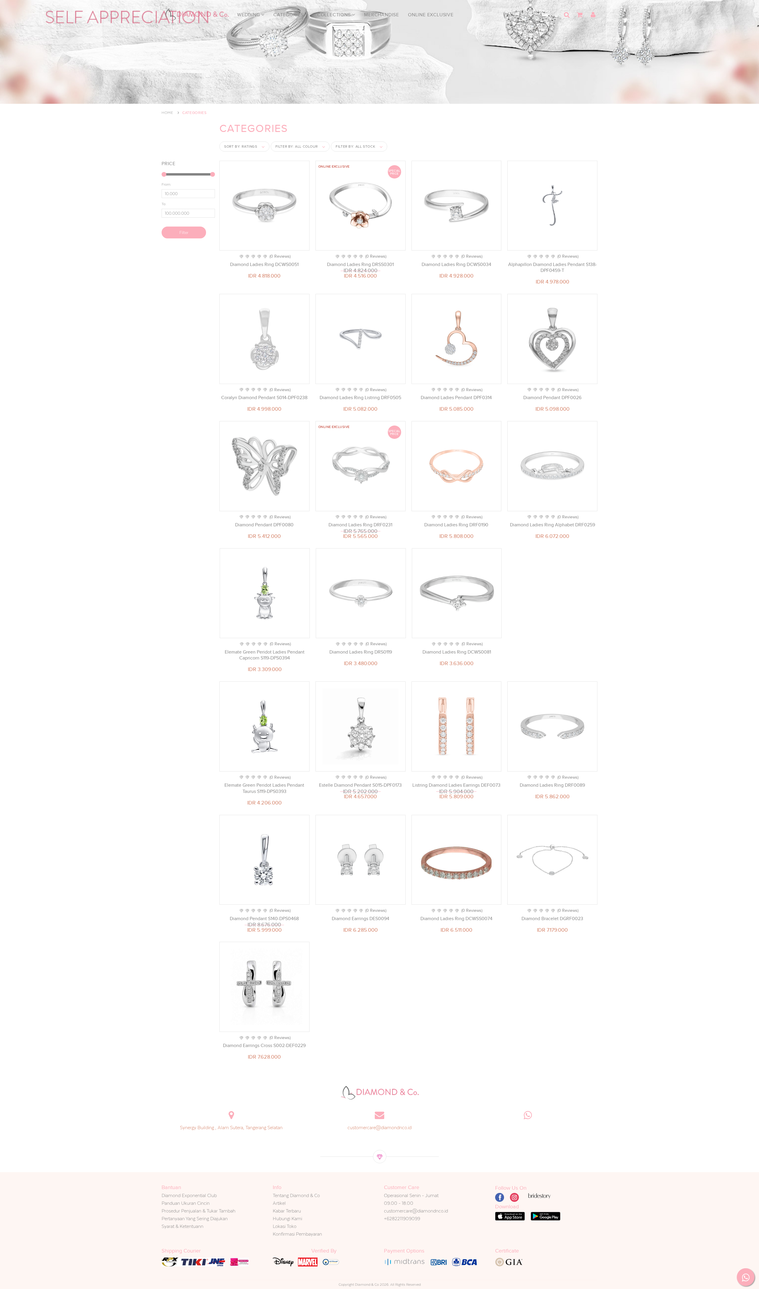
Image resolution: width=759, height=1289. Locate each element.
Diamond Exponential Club (189, 1195)
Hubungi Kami (287, 1218)
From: (166, 184)
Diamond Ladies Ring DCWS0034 (456, 264)
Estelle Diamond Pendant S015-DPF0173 (360, 785)
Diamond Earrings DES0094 (360, 918)
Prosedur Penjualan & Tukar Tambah (198, 1211)
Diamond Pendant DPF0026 (552, 397)
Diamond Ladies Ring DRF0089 (552, 785)
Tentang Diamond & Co (296, 1195)
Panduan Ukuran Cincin (186, 1203)
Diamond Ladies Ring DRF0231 (360, 525)
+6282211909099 (402, 1218)
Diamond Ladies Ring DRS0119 (360, 652)
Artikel (279, 1203)
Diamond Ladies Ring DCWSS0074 (456, 918)
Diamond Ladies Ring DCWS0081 (456, 652)
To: (164, 204)
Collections (334, 14)
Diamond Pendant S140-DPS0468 (264, 918)
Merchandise (381, 14)
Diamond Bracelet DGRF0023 (552, 918)
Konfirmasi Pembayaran (297, 1234)
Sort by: (240, 146)
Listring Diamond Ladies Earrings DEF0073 (456, 785)
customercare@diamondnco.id (379, 1127)
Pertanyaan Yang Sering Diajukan (195, 1218)
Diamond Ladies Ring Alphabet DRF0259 (552, 525)
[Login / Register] (593, 14)
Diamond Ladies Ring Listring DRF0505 (360, 397)
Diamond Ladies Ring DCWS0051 (264, 264)
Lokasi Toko (284, 1226)
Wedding (249, 14)
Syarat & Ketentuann (182, 1226)
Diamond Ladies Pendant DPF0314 (456, 397)
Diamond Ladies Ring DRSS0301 (360, 264)
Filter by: (296, 146)
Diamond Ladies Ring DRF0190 (456, 525)
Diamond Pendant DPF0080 (264, 525)
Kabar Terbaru (287, 1211)
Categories (289, 14)
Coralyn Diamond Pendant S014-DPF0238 (264, 397)
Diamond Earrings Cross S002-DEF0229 (264, 1045)
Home (167, 113)
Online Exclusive (431, 14)
